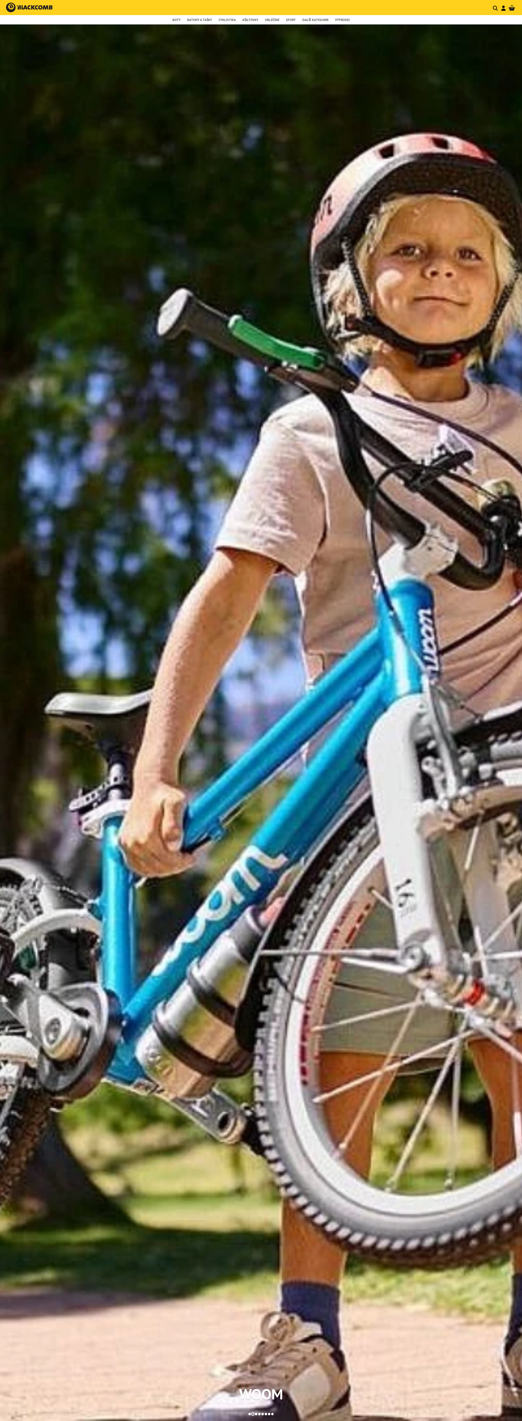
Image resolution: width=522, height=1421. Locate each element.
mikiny (261, 1394)
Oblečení (272, 20)
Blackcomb (33, 7)
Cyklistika (227, 20)
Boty (177, 20)
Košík (512, 8)
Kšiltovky (250, 20)
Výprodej (342, 20)
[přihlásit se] (503, 8)
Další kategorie (315, 20)
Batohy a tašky (199, 20)
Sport (291, 20)
